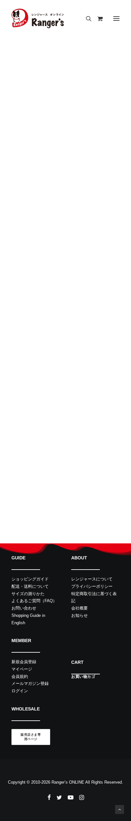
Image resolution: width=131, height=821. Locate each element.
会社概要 (79, 608)
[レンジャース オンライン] (37, 18)
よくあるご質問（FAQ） (34, 600)
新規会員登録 (23, 661)
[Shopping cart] (97, 18)
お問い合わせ (23, 608)
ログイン (19, 690)
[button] (116, 18)
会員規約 (19, 676)
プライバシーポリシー (92, 586)
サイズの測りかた (28, 593)
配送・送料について (30, 586)
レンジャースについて (92, 579)
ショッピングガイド (30, 579)
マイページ (21, 669)
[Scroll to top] (119, 809)
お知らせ (79, 615)
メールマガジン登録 (30, 683)
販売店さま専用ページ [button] (31, 737)
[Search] (86, 18)
